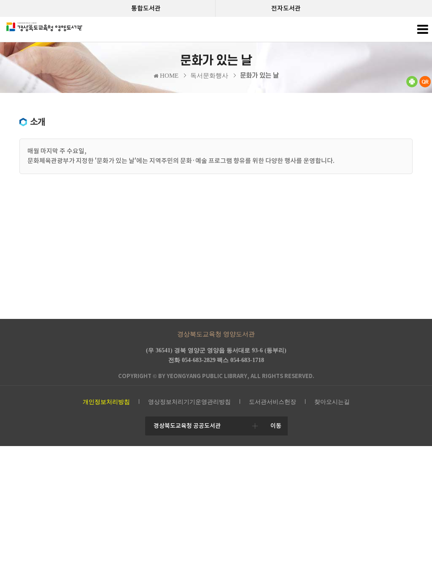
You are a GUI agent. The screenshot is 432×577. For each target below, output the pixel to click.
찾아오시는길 (332, 402)
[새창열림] (412, 85)
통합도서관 (146, 8)
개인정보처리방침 (106, 402)
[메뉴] (422, 31)
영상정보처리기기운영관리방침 (189, 402)
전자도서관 (286, 8)
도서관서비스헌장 (272, 402)
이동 (275, 426)
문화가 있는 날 (259, 75)
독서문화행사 (209, 75)
